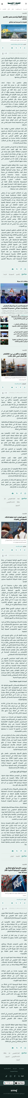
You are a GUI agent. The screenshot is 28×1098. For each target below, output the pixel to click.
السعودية (11, 273)
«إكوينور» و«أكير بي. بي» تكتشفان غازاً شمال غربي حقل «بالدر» (15, 354)
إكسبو (18, 273)
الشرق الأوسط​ (18, 8)
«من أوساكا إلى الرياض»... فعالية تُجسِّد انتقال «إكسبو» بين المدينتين (20, 325)
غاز (5, 497)
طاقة (18, 501)
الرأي (9, 8)
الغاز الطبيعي (11, 497)
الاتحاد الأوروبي (11, 501)
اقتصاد (18, 855)
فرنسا (5, 273)
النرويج (18, 504)
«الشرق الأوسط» (18, 382)
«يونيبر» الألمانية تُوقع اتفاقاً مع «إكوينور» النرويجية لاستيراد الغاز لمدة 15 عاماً (16, 869)
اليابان (12, 855)
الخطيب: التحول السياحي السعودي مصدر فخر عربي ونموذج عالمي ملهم (21, 332)
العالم (13, 8)
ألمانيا (18, 1058)
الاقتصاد (4, 8)
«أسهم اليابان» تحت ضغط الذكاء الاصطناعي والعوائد (16, 517)
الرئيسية (25, 8)
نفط (18, 497)
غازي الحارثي (20, 43)
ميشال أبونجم (14, 43)
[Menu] (26, 3)
